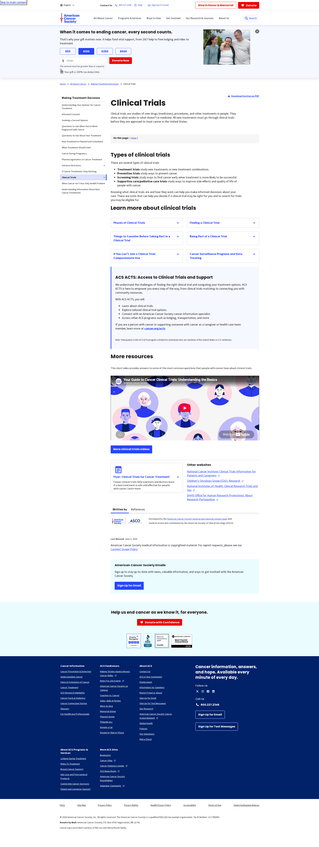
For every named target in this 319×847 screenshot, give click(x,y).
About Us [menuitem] (224, 18)
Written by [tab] (120, 509)
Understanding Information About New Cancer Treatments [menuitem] (81, 191)
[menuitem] (70, 18)
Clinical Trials (129, 83)
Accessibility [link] (189, 805)
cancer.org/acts (154, 328)
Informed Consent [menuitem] (71, 114)
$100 (86, 51)
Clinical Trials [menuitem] (69, 177)
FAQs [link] (62, 805)
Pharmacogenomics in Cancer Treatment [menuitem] (82, 159)
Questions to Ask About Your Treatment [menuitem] (81, 135)
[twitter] (197, 691)
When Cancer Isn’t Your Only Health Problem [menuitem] (83, 183)
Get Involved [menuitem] (173, 18)
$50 (67, 51)
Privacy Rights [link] (131, 805)
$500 (123, 51)
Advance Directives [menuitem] (71, 165)
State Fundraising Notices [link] (246, 805)
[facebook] (208, 691)
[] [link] (134, 137)
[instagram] (203, 691)
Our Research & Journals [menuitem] (199, 18)
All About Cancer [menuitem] (103, 18)
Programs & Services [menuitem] (129, 18)
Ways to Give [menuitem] (154, 18)
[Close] (257, 31)
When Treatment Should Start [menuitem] (76, 147)
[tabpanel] (185, 523)
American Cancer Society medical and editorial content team (197, 518)
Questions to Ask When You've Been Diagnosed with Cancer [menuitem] (80, 128)
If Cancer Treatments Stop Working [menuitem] (79, 171)
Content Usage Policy (124, 549)
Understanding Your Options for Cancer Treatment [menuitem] (81, 106)
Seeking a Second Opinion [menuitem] (75, 120)
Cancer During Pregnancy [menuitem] (74, 153)
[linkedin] (213, 691)
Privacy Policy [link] (105, 805)
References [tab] (138, 509)
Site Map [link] (81, 805)
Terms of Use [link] (214, 805)
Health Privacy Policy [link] (161, 805)
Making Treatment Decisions (81, 98)
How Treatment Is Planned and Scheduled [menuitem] (82, 141)
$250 (104, 51)
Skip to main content (13, 2)
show (133, 137)
